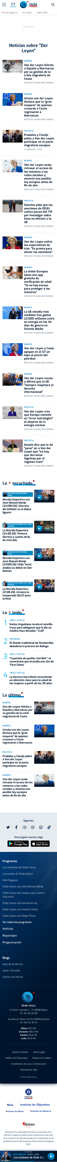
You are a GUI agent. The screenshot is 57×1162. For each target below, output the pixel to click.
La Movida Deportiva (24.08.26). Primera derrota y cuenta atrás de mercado (16, 535)
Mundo (28, 61)
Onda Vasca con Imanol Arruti (20, 903)
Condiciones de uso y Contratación (28, 1063)
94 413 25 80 (30, 1013)
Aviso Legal (39, 1052)
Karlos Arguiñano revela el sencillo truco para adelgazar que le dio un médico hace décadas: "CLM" (31, 627)
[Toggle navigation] (4, 5)
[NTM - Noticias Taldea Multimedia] (28, 1093)
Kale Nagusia (10, 880)
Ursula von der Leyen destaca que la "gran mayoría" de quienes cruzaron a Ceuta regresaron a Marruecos (38, 106)
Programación (12, 942)
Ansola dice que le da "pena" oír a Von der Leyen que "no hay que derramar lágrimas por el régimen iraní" (38, 453)
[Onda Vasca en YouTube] (24, 827)
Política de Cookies (41, 1058)
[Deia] (10, 1104)
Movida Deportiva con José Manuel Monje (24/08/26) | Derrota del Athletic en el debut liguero (17, 506)
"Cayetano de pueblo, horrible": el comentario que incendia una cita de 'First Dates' (32, 661)
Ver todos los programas (17, 922)
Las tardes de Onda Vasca (18, 873)
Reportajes (10, 935)
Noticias (8, 929)
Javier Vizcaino (11, 970)
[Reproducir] (39, 498)
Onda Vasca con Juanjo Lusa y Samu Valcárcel (23, 894)
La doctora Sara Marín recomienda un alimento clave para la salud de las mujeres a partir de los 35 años (31, 680)
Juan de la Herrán (13, 964)
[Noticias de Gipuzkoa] (35, 1104)
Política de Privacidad (16, 1058)
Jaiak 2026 (42, 12)
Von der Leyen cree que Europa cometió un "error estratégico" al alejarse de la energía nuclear (38, 418)
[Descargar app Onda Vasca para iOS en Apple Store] (40, 843)
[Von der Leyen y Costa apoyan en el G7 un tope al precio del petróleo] (13, 349)
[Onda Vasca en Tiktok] (49, 827)
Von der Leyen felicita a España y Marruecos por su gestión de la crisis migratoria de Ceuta (39, 72)
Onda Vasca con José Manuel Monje (23, 886)
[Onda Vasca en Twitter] (8, 827)
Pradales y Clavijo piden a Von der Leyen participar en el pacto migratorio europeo (39, 140)
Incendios (27, 12)
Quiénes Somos (20, 1052)
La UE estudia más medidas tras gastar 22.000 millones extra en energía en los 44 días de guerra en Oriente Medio (39, 320)
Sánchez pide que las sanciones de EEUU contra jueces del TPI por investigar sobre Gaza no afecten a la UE (38, 213)
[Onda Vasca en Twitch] (41, 827)
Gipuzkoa (15, 639)
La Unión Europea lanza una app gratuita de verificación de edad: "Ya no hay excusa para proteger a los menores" (38, 282)
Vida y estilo (17, 620)
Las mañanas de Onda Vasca (19, 867)
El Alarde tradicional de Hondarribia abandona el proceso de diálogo (31, 644)
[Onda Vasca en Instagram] (32, 827)
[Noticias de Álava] (15, 1110)
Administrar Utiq (28, 1069)
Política (29, 131)
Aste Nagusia (11, 12)
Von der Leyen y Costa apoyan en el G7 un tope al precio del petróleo (39, 353)
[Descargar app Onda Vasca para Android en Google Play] (18, 843)
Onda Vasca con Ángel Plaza (19, 915)
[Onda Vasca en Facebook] (16, 827)
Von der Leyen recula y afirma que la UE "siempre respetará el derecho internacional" (39, 385)
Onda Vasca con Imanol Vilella (20, 909)
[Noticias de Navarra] (41, 1110)
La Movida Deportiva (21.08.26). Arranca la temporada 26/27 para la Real (17, 593)
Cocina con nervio (13, 977)
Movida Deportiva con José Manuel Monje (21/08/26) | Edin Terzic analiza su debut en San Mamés (17, 564)
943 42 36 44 (30, 1022)
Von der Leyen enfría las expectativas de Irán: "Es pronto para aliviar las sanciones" (38, 247)
